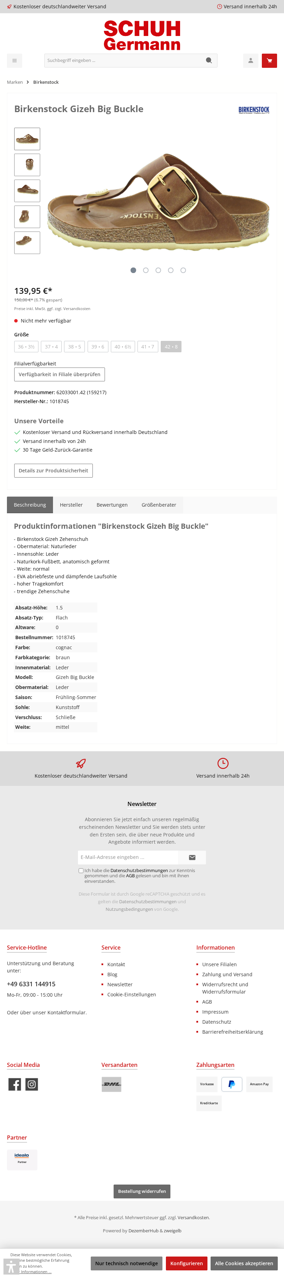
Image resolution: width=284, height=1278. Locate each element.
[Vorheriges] (52, 202)
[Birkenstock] (254, 109)
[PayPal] (232, 1084)
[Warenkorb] (269, 61)
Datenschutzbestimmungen (148, 902)
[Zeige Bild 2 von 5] (146, 270)
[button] (11, 1267)
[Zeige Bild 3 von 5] (158, 270)
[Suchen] (209, 60)
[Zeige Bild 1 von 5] (133, 270)
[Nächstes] (264, 202)
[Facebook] (15, 1084)
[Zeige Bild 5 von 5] (183, 270)
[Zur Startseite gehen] (142, 35)
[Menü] (14, 61)
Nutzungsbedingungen (129, 909)
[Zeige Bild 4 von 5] (171, 270)
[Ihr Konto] (250, 61)
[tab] (30, 505)
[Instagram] (31, 1084)
